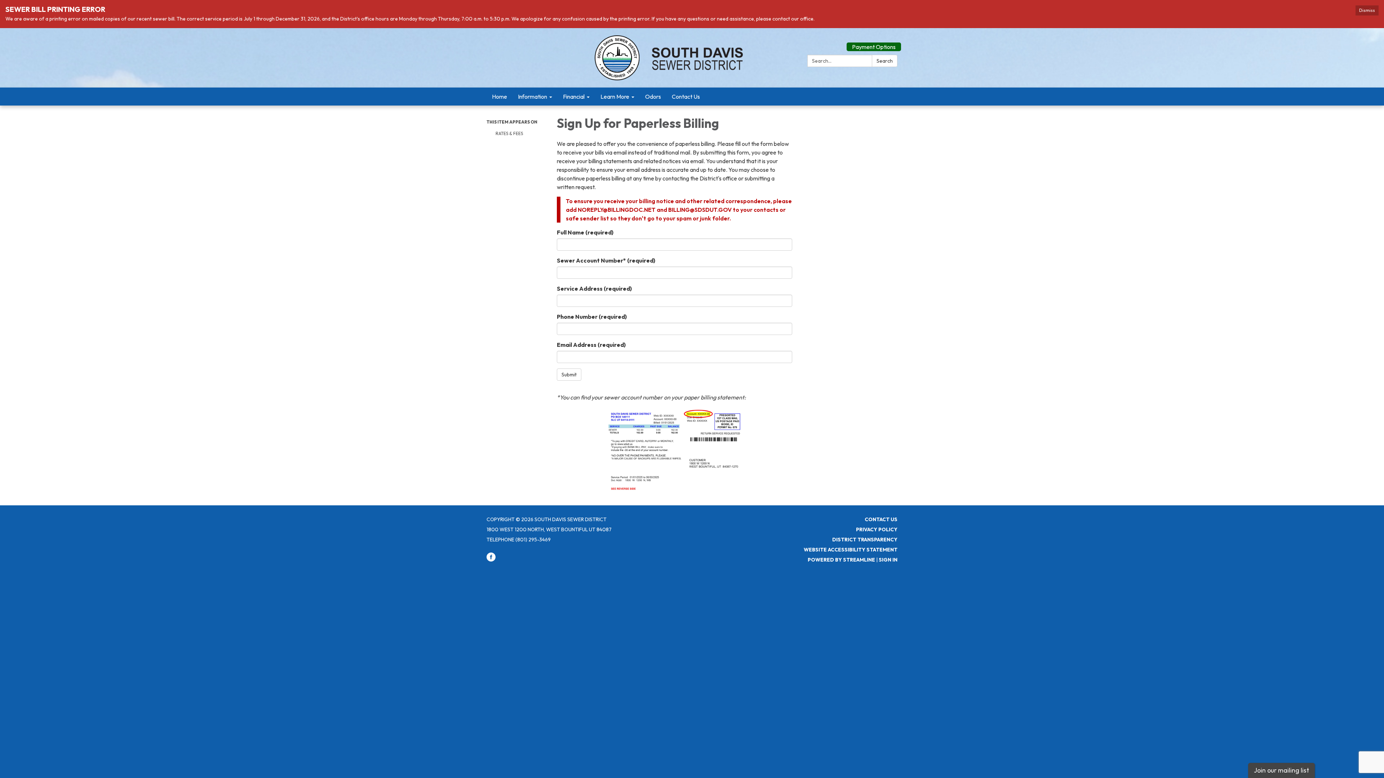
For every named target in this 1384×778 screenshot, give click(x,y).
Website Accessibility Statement (850, 549)
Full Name (585, 232)
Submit (569, 374)
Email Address (591, 344)
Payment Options (874, 46)
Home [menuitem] (499, 96)
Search (885, 61)
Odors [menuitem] (653, 96)
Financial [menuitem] (574, 96)
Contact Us (881, 519)
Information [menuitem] (532, 96)
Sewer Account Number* (606, 260)
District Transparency (864, 539)
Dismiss (1367, 10)
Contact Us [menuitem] (686, 96)
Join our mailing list (1281, 770)
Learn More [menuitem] (614, 96)
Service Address (594, 288)
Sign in (888, 559)
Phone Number (592, 316)
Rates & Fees (509, 133)
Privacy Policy (876, 529)
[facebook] (491, 559)
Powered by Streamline (841, 559)
